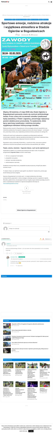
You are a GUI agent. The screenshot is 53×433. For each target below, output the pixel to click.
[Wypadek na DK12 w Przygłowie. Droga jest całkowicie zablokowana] (7, 326)
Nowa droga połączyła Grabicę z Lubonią (21, 330)
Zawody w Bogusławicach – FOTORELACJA (44, 390)
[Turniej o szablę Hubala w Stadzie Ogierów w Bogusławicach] (8, 365)
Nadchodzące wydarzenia (21, 19)
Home (4, 15)
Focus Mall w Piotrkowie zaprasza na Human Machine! (24, 342)
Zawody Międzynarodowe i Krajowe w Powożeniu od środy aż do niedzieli (20, 391)
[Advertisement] (26, 9)
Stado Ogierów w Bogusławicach (27, 210)
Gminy (14, 19)
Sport (29, 19)
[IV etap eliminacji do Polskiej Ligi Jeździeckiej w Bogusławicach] (20, 365)
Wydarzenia (45, 19)
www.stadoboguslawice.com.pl (10, 183)
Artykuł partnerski (11, 15)
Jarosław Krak (13, 257)
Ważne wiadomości (34, 19)
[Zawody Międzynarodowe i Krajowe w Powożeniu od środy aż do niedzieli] (20, 384)
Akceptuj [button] (31, 431)
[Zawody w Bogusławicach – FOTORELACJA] (45, 384)
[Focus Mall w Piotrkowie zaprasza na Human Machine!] (7, 344)
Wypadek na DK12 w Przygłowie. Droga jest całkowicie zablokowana (28, 324)
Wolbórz (40, 19)
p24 (19, 34)
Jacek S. (21, 259)
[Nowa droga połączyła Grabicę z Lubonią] (7, 332)
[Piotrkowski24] (5, 2)
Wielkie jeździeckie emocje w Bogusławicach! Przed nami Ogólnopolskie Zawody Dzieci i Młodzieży (32, 373)
